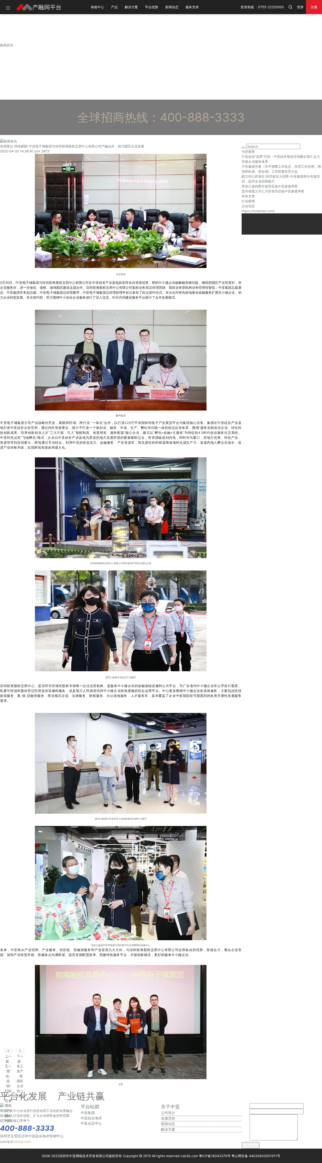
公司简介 (168, 1112)
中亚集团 (88, 1112)
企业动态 (248, 206)
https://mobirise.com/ (258, 211)
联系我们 (251, 1145)
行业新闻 (248, 201)
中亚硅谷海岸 (91, 1118)
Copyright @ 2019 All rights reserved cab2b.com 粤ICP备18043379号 (177, 1156)
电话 (245, 1111)
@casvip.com (20, 1141)
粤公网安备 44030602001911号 (255, 1156)
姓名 (245, 1106)
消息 (245, 1139)
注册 (314, 7)
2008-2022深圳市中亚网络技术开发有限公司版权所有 (82, 1156)
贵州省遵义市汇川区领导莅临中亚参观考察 (273, 191)
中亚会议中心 (91, 1123)
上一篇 (8, 1051)
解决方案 (131, 7)
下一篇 (20, 1051)
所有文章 (248, 196)
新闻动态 (171, 7)
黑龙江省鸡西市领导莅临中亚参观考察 (270, 186)
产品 (114, 7)
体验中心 (97, 7)
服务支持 (192, 7)
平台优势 (151, 7)
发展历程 (168, 1118)
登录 (300, 7)
